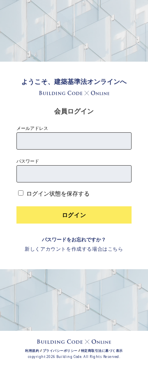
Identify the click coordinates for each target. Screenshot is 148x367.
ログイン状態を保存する (58, 193)
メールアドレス (32, 128)
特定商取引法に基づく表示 (102, 350)
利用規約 (32, 350)
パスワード (27, 161)
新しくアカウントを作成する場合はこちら (74, 248)
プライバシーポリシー (60, 350)
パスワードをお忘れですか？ (74, 239)
